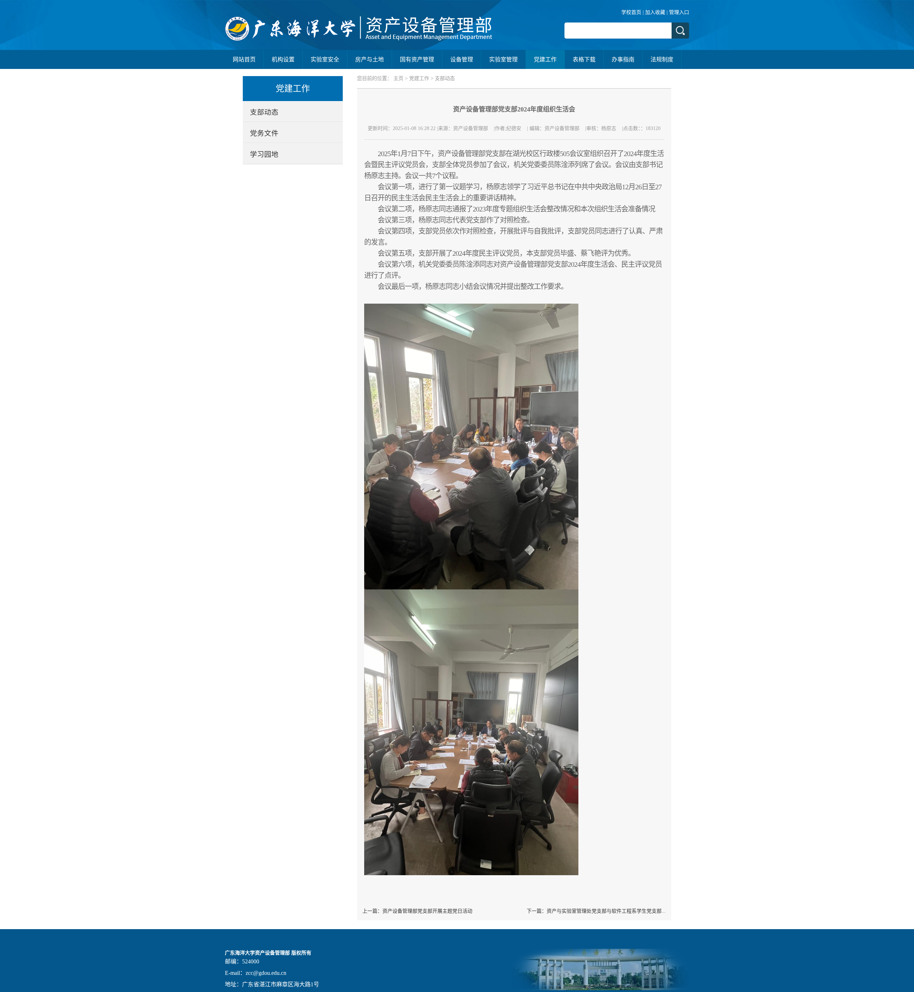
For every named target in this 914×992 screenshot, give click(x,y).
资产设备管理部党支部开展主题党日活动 (427, 911)
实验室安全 (325, 59)
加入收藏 (655, 12)
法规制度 (662, 59)
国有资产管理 (417, 59)
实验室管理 (503, 59)
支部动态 (264, 112)
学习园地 (264, 154)
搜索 (680, 31)
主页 (398, 78)
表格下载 (584, 59)
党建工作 (545, 59)
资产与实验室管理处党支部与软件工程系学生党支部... (606, 911)
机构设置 (283, 59)
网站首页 (244, 59)
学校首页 (631, 12)
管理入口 (679, 12)
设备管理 (461, 59)
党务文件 (264, 133)
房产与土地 (369, 59)
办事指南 (623, 59)
